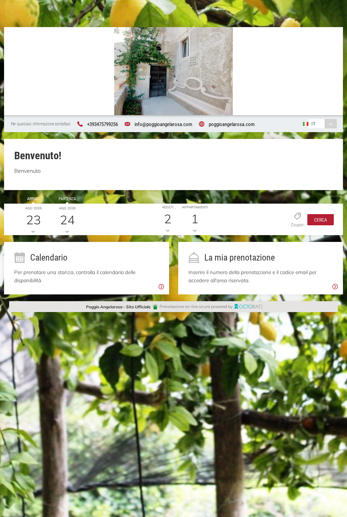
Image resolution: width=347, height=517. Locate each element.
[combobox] (322, 123)
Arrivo (33, 199)
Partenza (67, 199)
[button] (320, 219)
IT (313, 123)
